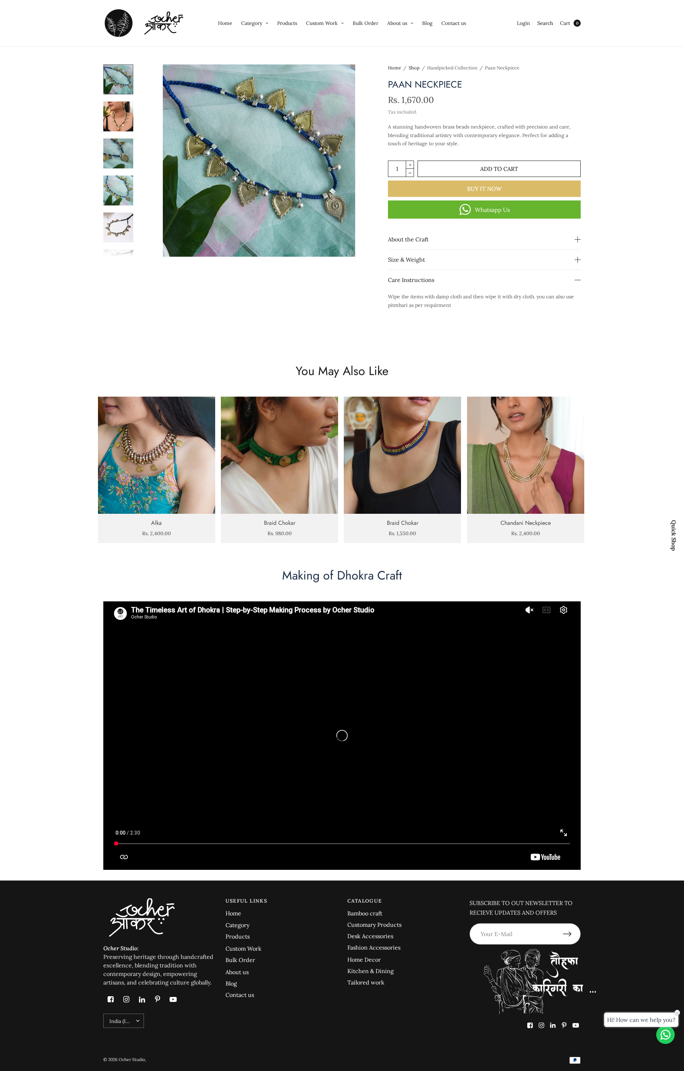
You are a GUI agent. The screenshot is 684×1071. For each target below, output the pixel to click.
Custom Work (322, 23)
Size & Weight (406, 259)
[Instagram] (126, 999)
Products (287, 23)
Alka (156, 523)
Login (523, 23)
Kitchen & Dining (370, 971)
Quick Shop (674, 535)
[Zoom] (259, 160)
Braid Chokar (279, 523)
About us (397, 23)
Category (251, 23)
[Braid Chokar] (279, 455)
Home (225, 23)
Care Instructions (411, 280)
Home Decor (364, 959)
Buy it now (484, 188)
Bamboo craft (364, 913)
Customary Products (374, 924)
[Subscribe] (572, 934)
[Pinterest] (157, 999)
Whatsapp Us (492, 209)
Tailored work (365, 982)
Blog (427, 23)
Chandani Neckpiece (526, 523)
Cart (565, 23)
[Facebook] (110, 999)
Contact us (453, 23)
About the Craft (408, 239)
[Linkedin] (142, 999)
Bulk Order (365, 23)
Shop (414, 68)
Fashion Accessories (373, 947)
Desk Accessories (370, 936)
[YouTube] (173, 999)
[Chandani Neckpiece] (525, 455)
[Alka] (156, 455)
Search (545, 23)
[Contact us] (665, 1034)
